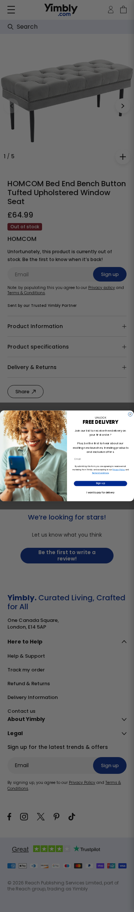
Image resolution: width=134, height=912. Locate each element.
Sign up (100, 484)
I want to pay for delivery (100, 493)
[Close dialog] (130, 414)
